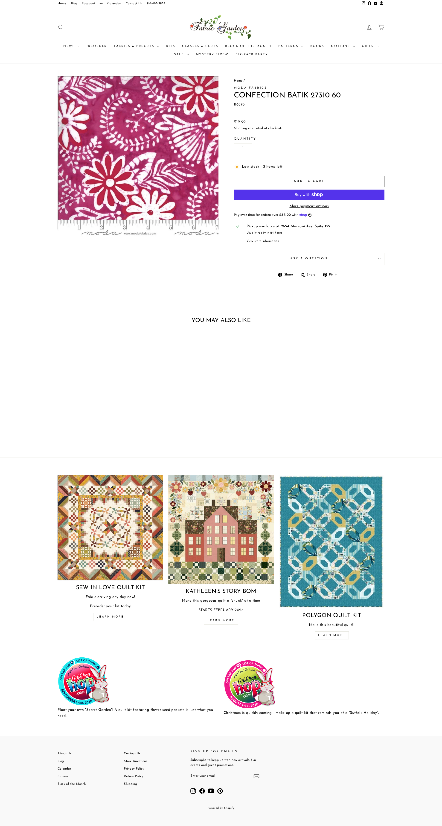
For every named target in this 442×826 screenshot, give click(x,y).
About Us (64, 753)
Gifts (368, 46)
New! (69, 46)
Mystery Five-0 (212, 54)
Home (62, 3)
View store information (263, 241)
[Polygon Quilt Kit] (331, 541)
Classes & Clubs (200, 46)
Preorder (96, 46)
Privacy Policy (134, 768)
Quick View (96, 407)
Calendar (114, 3)
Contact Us (134, 3)
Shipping (240, 128)
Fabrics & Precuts (135, 46)
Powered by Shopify (221, 808)
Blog (74, 3)
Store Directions (135, 761)
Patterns (289, 46)
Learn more (110, 616)
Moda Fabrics (250, 87)
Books (317, 46)
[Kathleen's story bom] (221, 529)
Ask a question (309, 258)
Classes (63, 776)
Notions (341, 46)
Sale (180, 54)
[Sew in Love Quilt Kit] (110, 527)
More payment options (309, 206)
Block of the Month (248, 46)
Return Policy (133, 776)
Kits (170, 46)
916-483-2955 (156, 3)
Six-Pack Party (252, 54)
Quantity (245, 138)
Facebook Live (92, 3)
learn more (221, 620)
